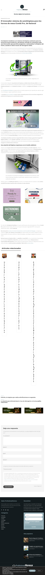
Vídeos (2, 529)
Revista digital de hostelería (22, 14)
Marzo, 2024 (3, 26)
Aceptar (32, 570)
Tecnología (3, 520)
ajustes (12, 573)
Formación (3, 527)
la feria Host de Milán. (27, 53)
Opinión (2, 524)
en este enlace (30, 243)
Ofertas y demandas (5, 523)
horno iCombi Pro (10, 94)
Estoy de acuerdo (8, 469)
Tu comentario (6, 435)
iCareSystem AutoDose (8, 90)
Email (4, 453)
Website (5, 459)
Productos (3, 515)
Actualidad (3, 517)
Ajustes (39, 570)
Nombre (5, 447)
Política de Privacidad (31, 479)
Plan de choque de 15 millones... (36, 538)
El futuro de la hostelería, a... (35, 554)
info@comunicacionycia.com (8, 479)
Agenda (2, 521)
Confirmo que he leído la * (32, 522)
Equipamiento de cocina (5, 18)
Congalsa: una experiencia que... (36, 546)
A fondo (2, 518)
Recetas (2, 526)
